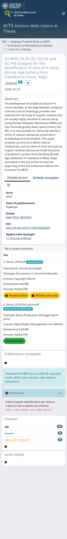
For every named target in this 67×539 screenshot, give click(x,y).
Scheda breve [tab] (17, 177)
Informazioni (16, 393)
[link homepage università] (20, 14)
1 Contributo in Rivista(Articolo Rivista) (29, 45)
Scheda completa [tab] (46, 178)
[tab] (9, 184)
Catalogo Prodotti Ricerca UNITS (30, 41)
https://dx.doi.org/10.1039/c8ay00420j (28, 228)
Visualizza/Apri (17, 295)
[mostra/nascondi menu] (63, 13)
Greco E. (11, 83)
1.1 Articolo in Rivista (18, 49)
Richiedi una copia (46, 295)
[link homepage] (13, 6)
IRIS (4, 41)
